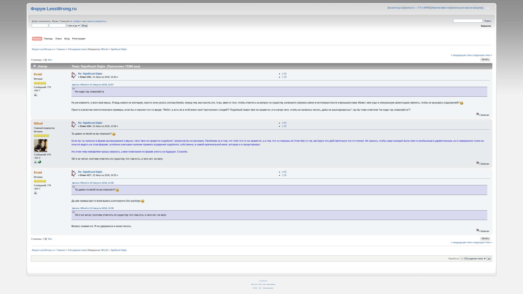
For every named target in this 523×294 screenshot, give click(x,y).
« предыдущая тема (461, 55)
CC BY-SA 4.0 (263, 281)
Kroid (38, 74)
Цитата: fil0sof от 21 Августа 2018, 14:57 (93, 85)
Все (50, 60)
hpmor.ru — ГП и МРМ (417, 7)
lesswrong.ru (395, 7)
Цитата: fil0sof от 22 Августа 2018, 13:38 (93, 183)
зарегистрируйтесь (96, 21)
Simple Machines (270, 284)
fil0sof (104, 49)
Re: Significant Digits (90, 73)
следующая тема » (482, 55)
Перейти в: (453, 258)
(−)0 (284, 77)
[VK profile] (39, 162)
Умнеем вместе (440, 7)
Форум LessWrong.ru (54, 8)
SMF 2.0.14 (254, 284)
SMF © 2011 (262, 284)
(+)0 (284, 73)
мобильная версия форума (467, 7)
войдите (77, 21)
